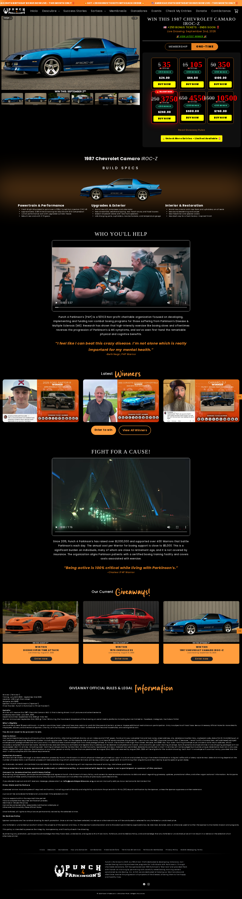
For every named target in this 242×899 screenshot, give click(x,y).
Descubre (51, 850)
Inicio (42, 850)
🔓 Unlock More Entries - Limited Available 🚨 (191, 138)
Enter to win (103, 430)
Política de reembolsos (153, 850)
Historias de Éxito (111, 850)
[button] (50, 11)
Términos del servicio (131, 850)
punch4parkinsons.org (17, 738)
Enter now (41, 658)
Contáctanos (96, 850)
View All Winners (135, 430)
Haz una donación (79, 850)
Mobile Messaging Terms (191, 850)
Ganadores (63, 850)
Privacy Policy (172, 850)
